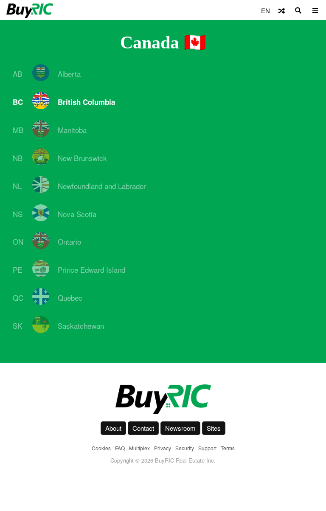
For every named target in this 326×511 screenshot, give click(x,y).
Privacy (162, 448)
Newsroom (180, 427)
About (113, 427)
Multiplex (139, 448)
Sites (214, 427)
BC (18, 102)
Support (207, 448)
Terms (228, 448)
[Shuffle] (281, 10)
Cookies (101, 448)
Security (184, 448)
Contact (143, 427)
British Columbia (86, 102)
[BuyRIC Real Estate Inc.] (163, 399)
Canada (149, 42)
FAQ (120, 448)
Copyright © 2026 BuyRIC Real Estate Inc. (163, 460)
